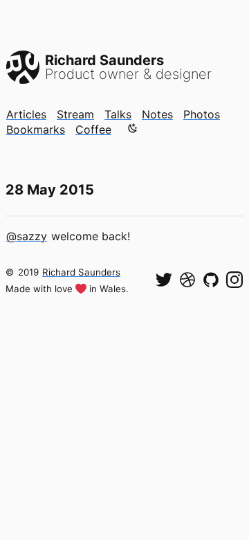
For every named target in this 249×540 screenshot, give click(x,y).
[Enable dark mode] (133, 128)
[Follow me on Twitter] (164, 280)
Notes (157, 114)
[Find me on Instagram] (234, 280)
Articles (26, 114)
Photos (201, 114)
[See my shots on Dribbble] (187, 280)
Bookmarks (35, 129)
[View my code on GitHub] (211, 280)
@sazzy (26, 236)
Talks (117, 114)
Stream (75, 114)
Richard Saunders (81, 272)
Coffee (93, 129)
